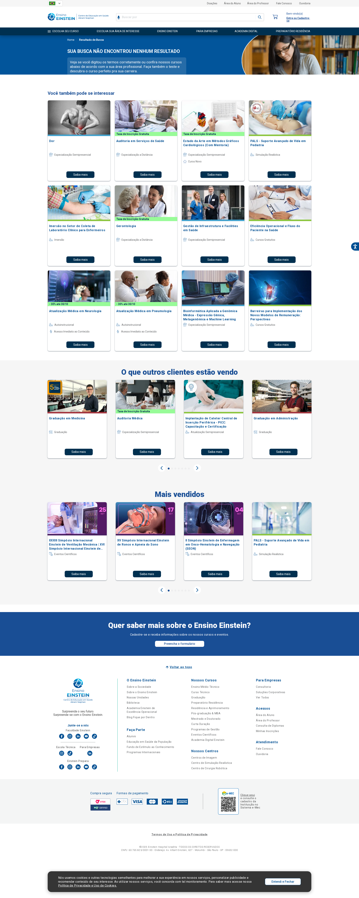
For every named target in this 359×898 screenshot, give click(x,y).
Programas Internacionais (143, 752)
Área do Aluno (232, 3)
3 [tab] (175, 468)
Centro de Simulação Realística (211, 762)
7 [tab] (189, 468)
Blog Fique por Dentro (141, 717)
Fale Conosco (284, 3)
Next (197, 468)
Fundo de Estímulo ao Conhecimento (150, 746)
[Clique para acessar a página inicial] (78, 21)
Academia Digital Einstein (208, 739)
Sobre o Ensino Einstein (142, 692)
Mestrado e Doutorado (205, 718)
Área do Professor (258, 3)
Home (70, 39)
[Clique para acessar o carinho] (275, 17)
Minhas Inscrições (267, 731)
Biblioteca (133, 702)
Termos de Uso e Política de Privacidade (179, 834)
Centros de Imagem (204, 757)
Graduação (198, 697)
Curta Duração (200, 724)
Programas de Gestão (205, 729)
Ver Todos (262, 697)
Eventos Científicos (203, 734)
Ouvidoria (304, 3)
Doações (212, 3)
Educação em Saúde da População (149, 741)
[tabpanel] (77, 419)
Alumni (131, 736)
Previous (161, 468)
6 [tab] (185, 468)
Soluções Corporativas (270, 692)
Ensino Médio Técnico (205, 686)
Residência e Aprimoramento (210, 708)
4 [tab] (179, 468)
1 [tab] (169, 468)
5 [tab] (182, 468)
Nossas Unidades (138, 697)
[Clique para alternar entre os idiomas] (55, 3)
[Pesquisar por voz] (118, 17)
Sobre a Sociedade (139, 686)
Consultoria (263, 686)
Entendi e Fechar (282, 881)
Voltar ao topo (181, 667)
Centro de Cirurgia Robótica (209, 768)
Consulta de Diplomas (270, 725)
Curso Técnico (200, 692)
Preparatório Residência (207, 702)
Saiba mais (80, 174)
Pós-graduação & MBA (205, 713)
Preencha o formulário (179, 644)
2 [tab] (172, 468)
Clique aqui (247, 795)
